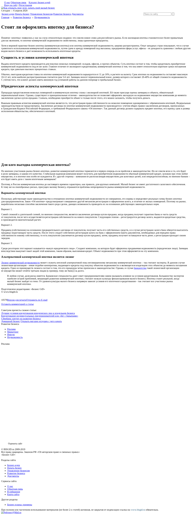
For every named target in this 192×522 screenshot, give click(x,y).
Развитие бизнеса (62, 14)
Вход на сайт (10, 5)
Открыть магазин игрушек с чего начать (41, 321)
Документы (78, 14)
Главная (5, 17)
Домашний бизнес (10, 321)
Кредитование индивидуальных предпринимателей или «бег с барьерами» (39, 316)
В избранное (13, 491)
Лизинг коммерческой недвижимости (20, 262)
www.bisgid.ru (138, 509)
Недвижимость (42, 17)
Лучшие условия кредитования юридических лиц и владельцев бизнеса (38, 313)
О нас (7, 2)
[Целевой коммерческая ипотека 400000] (28, 8)
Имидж (11, 334)
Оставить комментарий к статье (17, 304)
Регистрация (25, 5)
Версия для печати (16, 300)
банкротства (140, 268)
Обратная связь (18, 2)
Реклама (11, 329)
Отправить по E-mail (36, 300)
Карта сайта (13, 494)
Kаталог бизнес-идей (39, 2)
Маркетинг (13, 332)
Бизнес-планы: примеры (19, 504)
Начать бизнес (22, 14)
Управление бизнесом (41, 14)
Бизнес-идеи (8, 14)
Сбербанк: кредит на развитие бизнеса (21, 318)
